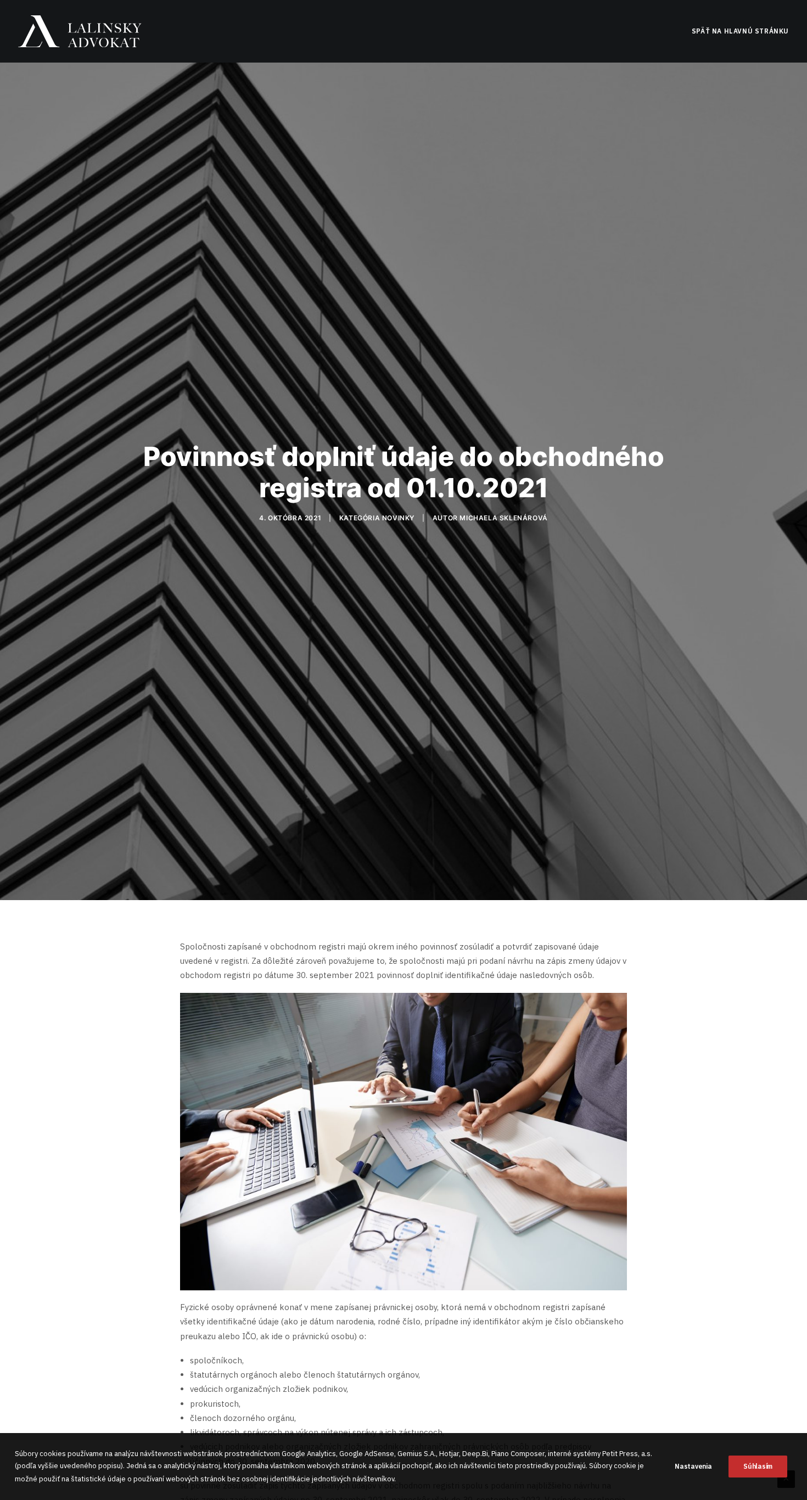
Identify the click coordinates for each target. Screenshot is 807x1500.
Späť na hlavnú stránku (740, 31)
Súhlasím (757, 1466)
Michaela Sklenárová (503, 518)
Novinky (398, 518)
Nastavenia (693, 1466)
